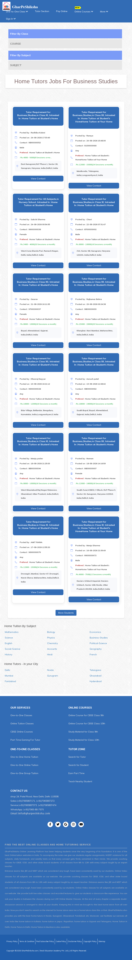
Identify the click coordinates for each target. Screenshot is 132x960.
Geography (96, 648)
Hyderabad (96, 681)
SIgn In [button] (10, 18)
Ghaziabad (95, 675)
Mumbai (9, 675)
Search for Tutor (77, 756)
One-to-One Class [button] (16, 11)
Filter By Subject (20, 55)
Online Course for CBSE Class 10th (86, 723)
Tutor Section (42, 11)
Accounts (52, 648)
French (93, 654)
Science (9, 637)
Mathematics (12, 632)
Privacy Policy (12, 941)
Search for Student (78, 765)
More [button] (103, 11)
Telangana (95, 670)
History (8, 654)
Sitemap (101, 941)
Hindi (49, 654)
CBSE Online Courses (21, 731)
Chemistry (52, 643)
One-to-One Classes (21, 715)
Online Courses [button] (83, 11)
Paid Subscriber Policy (45, 941)
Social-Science (12, 648)
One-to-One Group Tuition (24, 773)
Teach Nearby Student (80, 781)
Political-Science (98, 643)
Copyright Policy (90, 941)
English (8, 643)
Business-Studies (99, 637)
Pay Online (61, 11)
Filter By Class (19, 33)
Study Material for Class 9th (83, 731)
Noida (50, 670)
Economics (95, 632)
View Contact (38, 178)
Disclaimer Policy (75, 941)
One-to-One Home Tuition (24, 756)
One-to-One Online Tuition (24, 765)
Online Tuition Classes (22, 723)
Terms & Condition (26, 941)
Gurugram (52, 675)
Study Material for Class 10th (83, 739)
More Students (66, 612)
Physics (51, 637)
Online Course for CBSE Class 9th (86, 715)
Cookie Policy (61, 941)
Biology (51, 632)
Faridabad (10, 681)
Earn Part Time (76, 773)
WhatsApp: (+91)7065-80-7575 (27, 809)
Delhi (7, 670)
